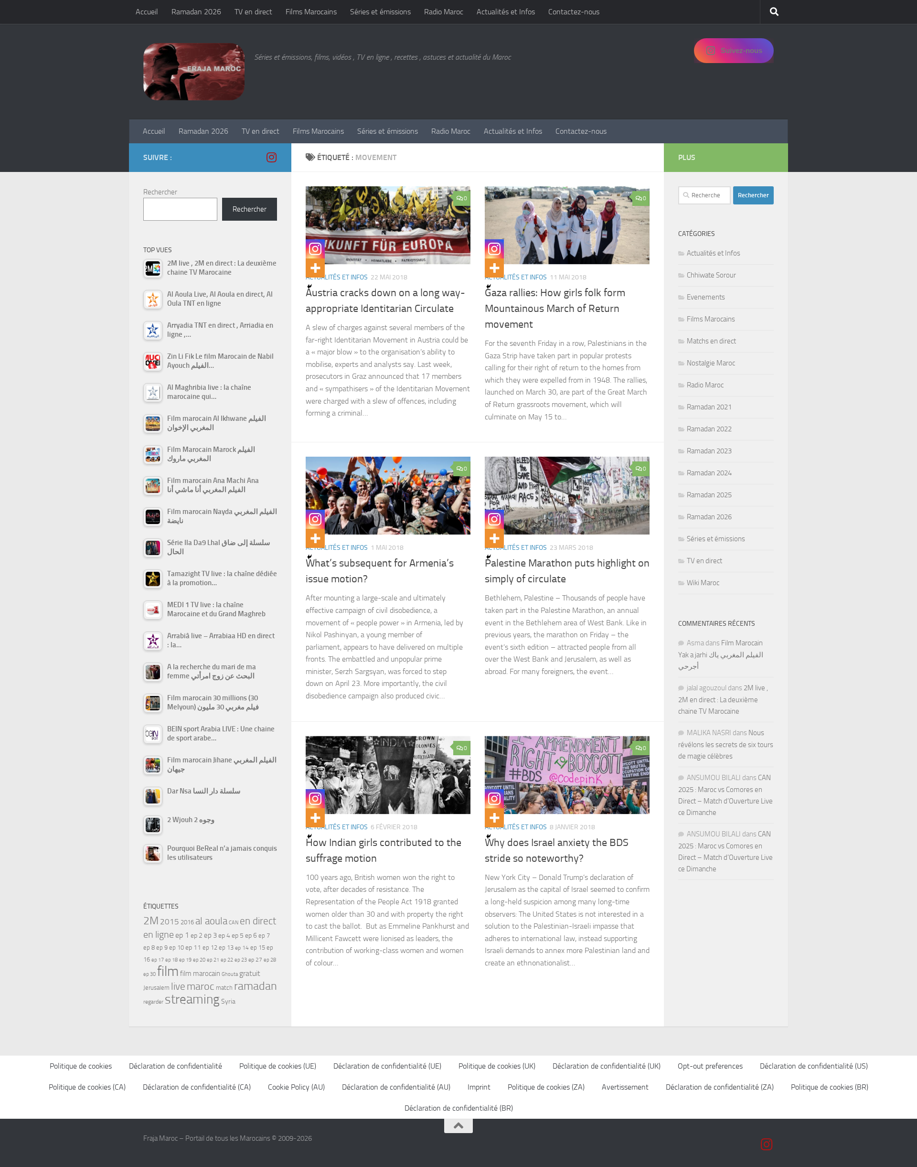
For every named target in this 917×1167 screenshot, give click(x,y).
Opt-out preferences (710, 1066)
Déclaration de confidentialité (175, 1066)
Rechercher (160, 192)
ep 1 (182, 935)
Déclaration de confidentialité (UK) (607, 1066)
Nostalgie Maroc (711, 363)
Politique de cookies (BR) (829, 1087)
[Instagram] (315, 248)
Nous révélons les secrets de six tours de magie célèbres (725, 744)
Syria (228, 1001)
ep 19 (185, 960)
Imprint (479, 1087)
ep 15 (257, 947)
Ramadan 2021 (709, 407)
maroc (200, 986)
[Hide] (309, 286)
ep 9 (162, 947)
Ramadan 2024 (709, 473)
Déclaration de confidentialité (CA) (197, 1087)
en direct (258, 921)
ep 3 (210, 935)
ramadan (255, 986)
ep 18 (171, 960)
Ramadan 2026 (196, 11)
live (178, 986)
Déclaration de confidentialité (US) (814, 1066)
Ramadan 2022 (709, 429)
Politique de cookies (81, 1066)
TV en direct (253, 11)
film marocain (200, 973)
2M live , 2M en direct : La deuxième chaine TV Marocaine (723, 700)
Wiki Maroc (703, 582)
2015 (169, 921)
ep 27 (255, 959)
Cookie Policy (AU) (296, 1087)
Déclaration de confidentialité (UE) (387, 1066)
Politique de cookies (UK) (496, 1066)
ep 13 (226, 947)
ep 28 (270, 960)
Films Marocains (311, 11)
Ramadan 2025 (709, 495)
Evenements (706, 297)
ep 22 (227, 960)
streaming (192, 999)
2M (151, 920)
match (224, 987)
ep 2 (197, 935)
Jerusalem (156, 987)
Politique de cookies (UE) (277, 1066)
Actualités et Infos (506, 11)
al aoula (211, 921)
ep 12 (210, 947)
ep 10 (176, 947)
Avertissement (625, 1087)
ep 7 (264, 935)
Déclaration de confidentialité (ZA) (720, 1087)
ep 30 (149, 974)
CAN (233, 923)
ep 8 (149, 947)
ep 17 (157, 959)
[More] (315, 268)
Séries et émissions (380, 11)
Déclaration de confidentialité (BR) (459, 1108)
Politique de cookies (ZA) (546, 1087)
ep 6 (251, 935)
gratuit (249, 973)
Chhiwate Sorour (711, 275)
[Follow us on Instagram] (271, 157)
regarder (153, 1001)
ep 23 (241, 960)
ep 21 (213, 959)
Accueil (147, 11)
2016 (187, 922)
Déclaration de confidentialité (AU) (396, 1087)
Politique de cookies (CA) (87, 1087)
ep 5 (238, 935)
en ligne (158, 934)
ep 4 (224, 935)
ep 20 (199, 960)
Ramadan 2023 (709, 451)
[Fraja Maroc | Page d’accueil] (194, 71)
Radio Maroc (443, 11)
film (168, 971)
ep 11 (193, 947)
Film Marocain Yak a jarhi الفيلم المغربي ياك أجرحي (720, 655)
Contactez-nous (573, 11)
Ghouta (230, 974)
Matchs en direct (711, 341)
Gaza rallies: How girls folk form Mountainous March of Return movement (555, 309)
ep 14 (242, 947)
